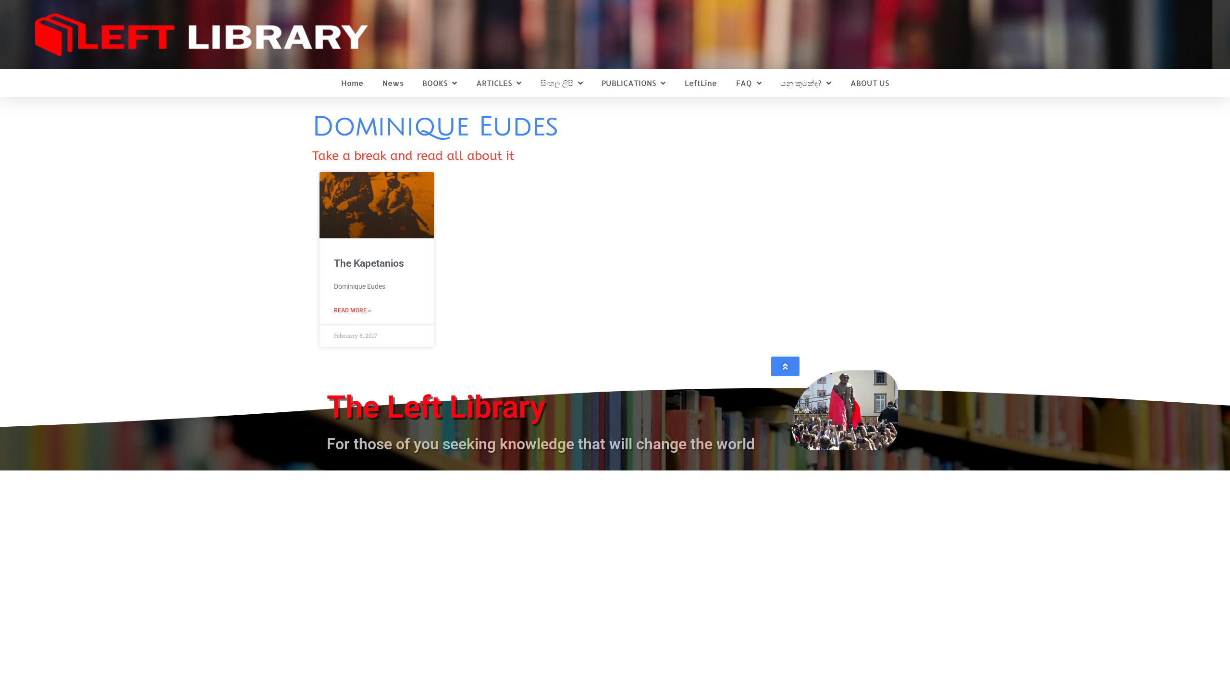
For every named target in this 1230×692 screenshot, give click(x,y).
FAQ (744, 83)
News (393, 83)
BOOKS (434, 83)
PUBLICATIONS (629, 83)
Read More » (352, 310)
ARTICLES (494, 83)
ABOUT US (869, 83)
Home (352, 83)
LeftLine (701, 83)
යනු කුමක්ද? (801, 83)
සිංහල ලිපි (557, 83)
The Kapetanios (369, 263)
